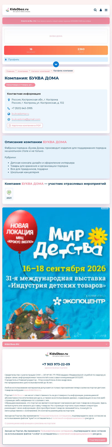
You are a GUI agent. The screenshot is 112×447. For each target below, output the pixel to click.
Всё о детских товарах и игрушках (20, 11)
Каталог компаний (40, 71)
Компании (23, 71)
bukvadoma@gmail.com (26, 119)
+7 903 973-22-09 (56, 364)
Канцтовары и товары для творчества (21, 85)
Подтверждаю (97, 440)
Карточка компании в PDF (26, 125)
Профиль (13, 59)
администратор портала (56, 368)
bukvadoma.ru (20, 113)
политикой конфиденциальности (68, 418)
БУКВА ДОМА (55, 142)
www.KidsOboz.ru (32, 390)
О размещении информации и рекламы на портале (30, 423)
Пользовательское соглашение (55, 416)
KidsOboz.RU (12, 344)
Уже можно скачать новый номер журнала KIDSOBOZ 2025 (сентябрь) (56, 21)
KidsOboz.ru (18, 395)
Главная (10, 71)
